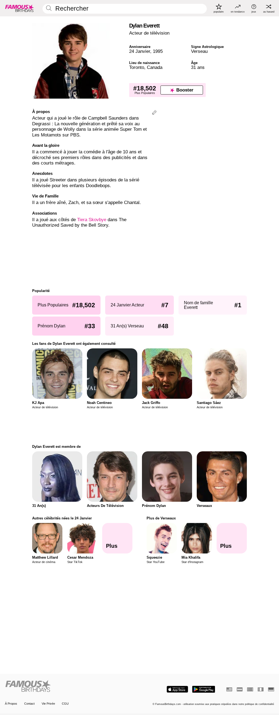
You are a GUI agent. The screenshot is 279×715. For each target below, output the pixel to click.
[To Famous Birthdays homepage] (20, 8)
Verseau (199, 51)
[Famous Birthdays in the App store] (177, 689)
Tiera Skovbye (91, 219)
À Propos (11, 703)
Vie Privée (48, 703)
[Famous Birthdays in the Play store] (203, 689)
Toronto (136, 67)
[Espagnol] (239, 689)
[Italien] (260, 689)
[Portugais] (250, 689)
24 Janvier (139, 51)
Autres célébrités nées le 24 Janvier (62, 518)
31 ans (198, 67)
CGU (65, 703)
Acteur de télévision (149, 33)
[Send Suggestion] (154, 113)
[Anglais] (229, 689)
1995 (158, 51)
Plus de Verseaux (161, 518)
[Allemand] (271, 689)
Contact (29, 703)
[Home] (71, 686)
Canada (154, 67)
